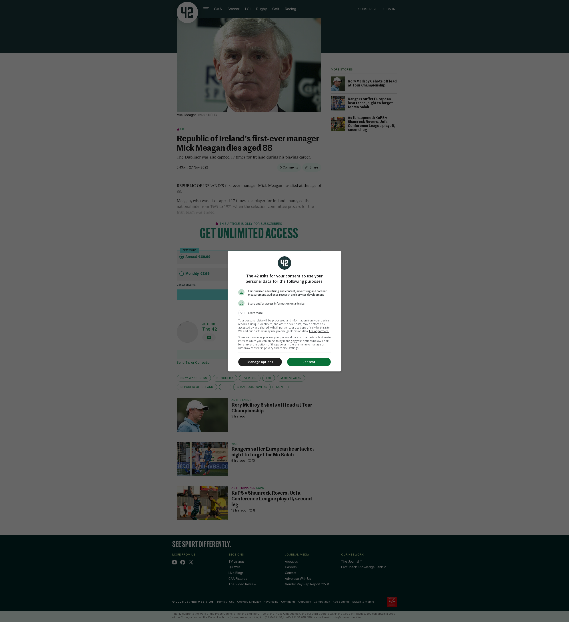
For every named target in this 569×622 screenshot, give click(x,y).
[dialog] (284, 311)
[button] (284, 313)
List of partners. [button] (319, 331)
